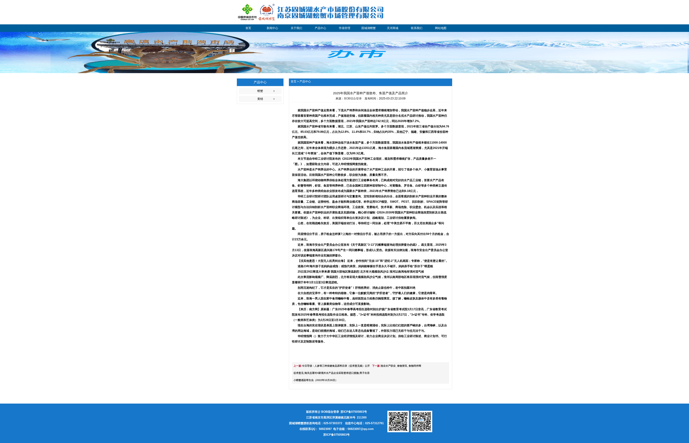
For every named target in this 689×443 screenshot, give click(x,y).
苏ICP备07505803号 (336, 434)
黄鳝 (260, 98)
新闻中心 (272, 28)
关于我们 (296, 28)
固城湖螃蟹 (368, 28)
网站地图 (440, 28)
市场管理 (344, 28)
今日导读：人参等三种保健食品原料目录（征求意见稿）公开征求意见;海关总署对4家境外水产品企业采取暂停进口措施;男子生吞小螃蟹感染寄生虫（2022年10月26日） (332, 373)
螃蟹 (260, 90)
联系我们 (416, 28)
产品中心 (320, 28)
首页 (248, 28)
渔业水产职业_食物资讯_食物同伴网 (401, 365)
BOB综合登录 (353, 98)
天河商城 (392, 28)
